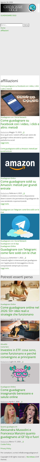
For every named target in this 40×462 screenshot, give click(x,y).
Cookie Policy (6, 444)
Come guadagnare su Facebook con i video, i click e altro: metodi (20, 123)
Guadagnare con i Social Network (13, 117)
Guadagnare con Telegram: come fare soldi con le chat (19, 251)
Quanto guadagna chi (9, 427)
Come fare (5, 347)
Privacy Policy (6, 448)
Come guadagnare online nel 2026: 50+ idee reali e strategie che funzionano (20, 310)
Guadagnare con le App (10, 244)
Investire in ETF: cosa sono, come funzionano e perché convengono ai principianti (18, 353)
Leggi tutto (5, 143)
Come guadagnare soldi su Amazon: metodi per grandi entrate (19, 184)
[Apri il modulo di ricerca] (1, 22)
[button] (20, 19)
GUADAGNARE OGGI (8, 15)
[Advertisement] (20, 54)
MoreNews (31, 457)
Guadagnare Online (8, 178)
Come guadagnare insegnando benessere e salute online (17, 393)
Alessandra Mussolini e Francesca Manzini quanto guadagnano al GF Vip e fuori (20, 433)
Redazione (5, 132)
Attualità (4, 344)
